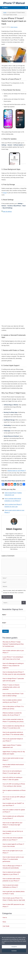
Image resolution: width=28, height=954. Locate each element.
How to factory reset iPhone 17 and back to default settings (13, 695)
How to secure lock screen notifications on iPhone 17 (10, 886)
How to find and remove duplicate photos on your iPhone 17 (13, 839)
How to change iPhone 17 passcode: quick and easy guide (13, 679)
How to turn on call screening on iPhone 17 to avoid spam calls (12, 772)
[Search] (24, 602)
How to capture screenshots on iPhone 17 (14, 791)
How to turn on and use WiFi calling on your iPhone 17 (14, 798)
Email (4, 622)
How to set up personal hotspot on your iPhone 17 (13, 740)
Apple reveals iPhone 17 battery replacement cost (12, 746)
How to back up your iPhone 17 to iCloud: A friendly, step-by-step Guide (14, 899)
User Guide (6, 926)
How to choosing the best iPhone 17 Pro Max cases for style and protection (14, 673)
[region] (14, 944)
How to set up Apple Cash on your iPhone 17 (13, 852)
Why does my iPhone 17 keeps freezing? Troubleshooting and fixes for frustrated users (13, 644)
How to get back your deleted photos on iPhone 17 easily (14, 892)
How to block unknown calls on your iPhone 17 (13, 651)
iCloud (5, 192)
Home (4, 12)
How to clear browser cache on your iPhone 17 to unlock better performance (13, 859)
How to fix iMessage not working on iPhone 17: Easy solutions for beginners (13, 666)
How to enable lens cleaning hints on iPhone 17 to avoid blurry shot (13, 727)
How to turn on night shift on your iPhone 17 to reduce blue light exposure (12, 825)
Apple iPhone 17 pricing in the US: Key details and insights (14, 753)
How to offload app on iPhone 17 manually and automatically (12, 867)
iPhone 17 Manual (14, 3)
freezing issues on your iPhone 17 (16, 470)
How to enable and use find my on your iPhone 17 (13, 832)
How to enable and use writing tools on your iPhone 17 (13, 817)
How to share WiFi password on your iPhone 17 (13, 905)
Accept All (14, 946)
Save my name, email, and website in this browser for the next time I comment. (14, 591)
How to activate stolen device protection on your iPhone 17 (11, 880)
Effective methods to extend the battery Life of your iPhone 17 (12, 714)
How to (5, 917)
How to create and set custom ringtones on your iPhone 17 (11, 873)
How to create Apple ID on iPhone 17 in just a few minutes (13, 845)
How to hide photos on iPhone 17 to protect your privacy (13, 707)
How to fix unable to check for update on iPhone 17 (14, 811)
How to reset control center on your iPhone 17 (13, 759)
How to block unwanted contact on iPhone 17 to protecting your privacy (13, 720)
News (4, 922)
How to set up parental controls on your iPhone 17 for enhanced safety (13, 733)
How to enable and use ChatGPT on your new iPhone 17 (13, 804)
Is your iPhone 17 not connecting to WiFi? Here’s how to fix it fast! (13, 658)
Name (4, 614)
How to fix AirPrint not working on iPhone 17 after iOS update (12, 778)
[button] (26, 7)
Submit (5, 631)
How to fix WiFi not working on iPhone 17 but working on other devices (14, 785)
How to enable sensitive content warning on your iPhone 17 (12, 701)
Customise (14, 950)
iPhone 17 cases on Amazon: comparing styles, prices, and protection (11, 687)
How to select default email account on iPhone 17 (13, 765)
